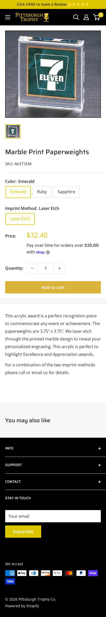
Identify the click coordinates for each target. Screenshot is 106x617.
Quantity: (14, 268)
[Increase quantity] (59, 268)
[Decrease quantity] (32, 268)
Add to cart (53, 287)
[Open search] (76, 17)
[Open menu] (7, 17)
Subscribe (23, 531)
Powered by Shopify (22, 605)
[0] (96, 17)
